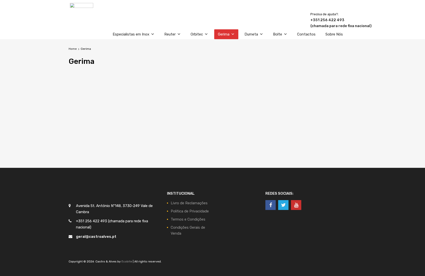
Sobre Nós (334, 34)
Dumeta (251, 34)
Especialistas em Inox (131, 34)
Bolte (277, 34)
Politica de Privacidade (190, 211)
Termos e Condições (188, 219)
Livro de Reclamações (189, 203)
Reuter (170, 34)
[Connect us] (270, 205)
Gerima (223, 34)
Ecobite (126, 261)
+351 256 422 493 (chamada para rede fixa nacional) (322, 23)
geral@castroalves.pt (96, 236)
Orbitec (197, 34)
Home (73, 49)
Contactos (306, 34)
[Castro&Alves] (81, 6)
